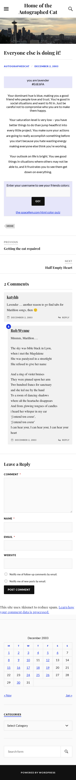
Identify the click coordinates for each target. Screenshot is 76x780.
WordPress (47, 772)
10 (28, 660)
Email (9, 536)
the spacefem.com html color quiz (38, 212)
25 (38, 675)
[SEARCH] (66, 751)
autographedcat (16, 66)
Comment (12, 474)
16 (18, 667)
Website (10, 555)
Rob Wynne (20, 330)
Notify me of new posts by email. (28, 581)
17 (28, 667)
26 (47, 675)
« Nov (7, 695)
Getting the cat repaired (22, 248)
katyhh (12, 297)
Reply (65, 317)
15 (9, 667)
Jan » (69, 695)
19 (47, 667)
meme (10, 226)
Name (9, 518)
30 (18, 682)
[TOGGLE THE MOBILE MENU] (6, 9)
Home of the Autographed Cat (38, 8)
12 (47, 660)
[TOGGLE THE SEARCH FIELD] (70, 9)
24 (28, 675)
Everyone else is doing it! (32, 52)
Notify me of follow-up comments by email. (33, 574)
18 (38, 667)
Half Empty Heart (58, 267)
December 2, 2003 (46, 66)
